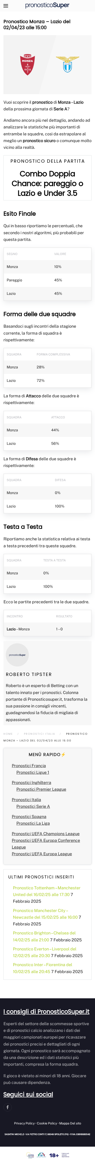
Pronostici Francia (29, 765)
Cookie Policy (47, 1123)
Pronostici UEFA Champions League (46, 833)
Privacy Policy (24, 1123)
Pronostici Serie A (33, 806)
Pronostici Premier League (41, 789)
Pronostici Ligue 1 (32, 772)
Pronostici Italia (26, 799)
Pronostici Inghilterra (31, 782)
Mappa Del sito (70, 1123)
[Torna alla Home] (47, 6)
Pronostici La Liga (33, 823)
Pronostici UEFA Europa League (42, 853)
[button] (5, 6)
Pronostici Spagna (29, 816)
